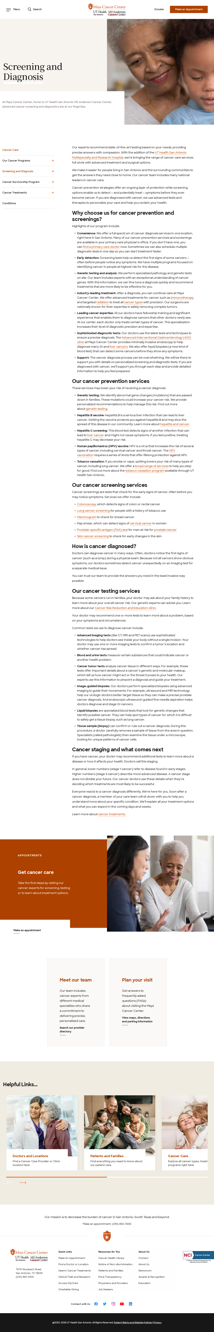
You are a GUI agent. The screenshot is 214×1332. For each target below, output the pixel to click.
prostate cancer (165, 530)
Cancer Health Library (111, 1258)
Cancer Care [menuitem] (10, 150)
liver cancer (95, 435)
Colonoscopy (86, 504)
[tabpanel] (76, 1002)
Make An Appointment (71, 1258)
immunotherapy (182, 298)
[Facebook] (96, 1303)
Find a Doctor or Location (73, 1264)
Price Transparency (110, 1276)
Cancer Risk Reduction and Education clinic (125, 608)
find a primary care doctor (101, 247)
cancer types (133, 302)
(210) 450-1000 (25, 1276)
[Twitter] (105, 1303)
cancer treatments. (112, 814)
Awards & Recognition (151, 1276)
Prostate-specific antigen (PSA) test (102, 530)
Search (37, 9)
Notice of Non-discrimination (115, 1264)
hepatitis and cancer (174, 424)
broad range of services (152, 466)
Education (144, 1283)
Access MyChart (68, 1283)
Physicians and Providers (113, 1283)
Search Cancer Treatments (74, 1270)
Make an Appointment (189, 9)
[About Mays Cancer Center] (29, 1257)
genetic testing (96, 409)
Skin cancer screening (93, 536)
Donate (159, 9)
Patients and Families (110, 1270)
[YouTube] (122, 1303)
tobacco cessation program (144, 471)
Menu (16, 9)
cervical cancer (141, 523)
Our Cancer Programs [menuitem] (16, 162)
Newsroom (144, 1270)
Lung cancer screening (93, 511)
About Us (143, 1264)
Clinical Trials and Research (74, 1276)
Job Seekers (105, 1289)
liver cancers (119, 347)
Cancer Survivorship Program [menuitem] (20, 183)
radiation (102, 302)
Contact (143, 1258)
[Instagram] (113, 1303)
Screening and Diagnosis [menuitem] (17, 173)
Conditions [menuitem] (9, 203)
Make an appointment (27, 930)
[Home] (107, 9)
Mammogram (86, 517)
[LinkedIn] (130, 1303)
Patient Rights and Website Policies (133, 1322)
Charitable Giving (68, 1289)
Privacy (157, 1322)
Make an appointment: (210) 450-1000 (107, 1224)
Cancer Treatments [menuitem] (14, 194)
